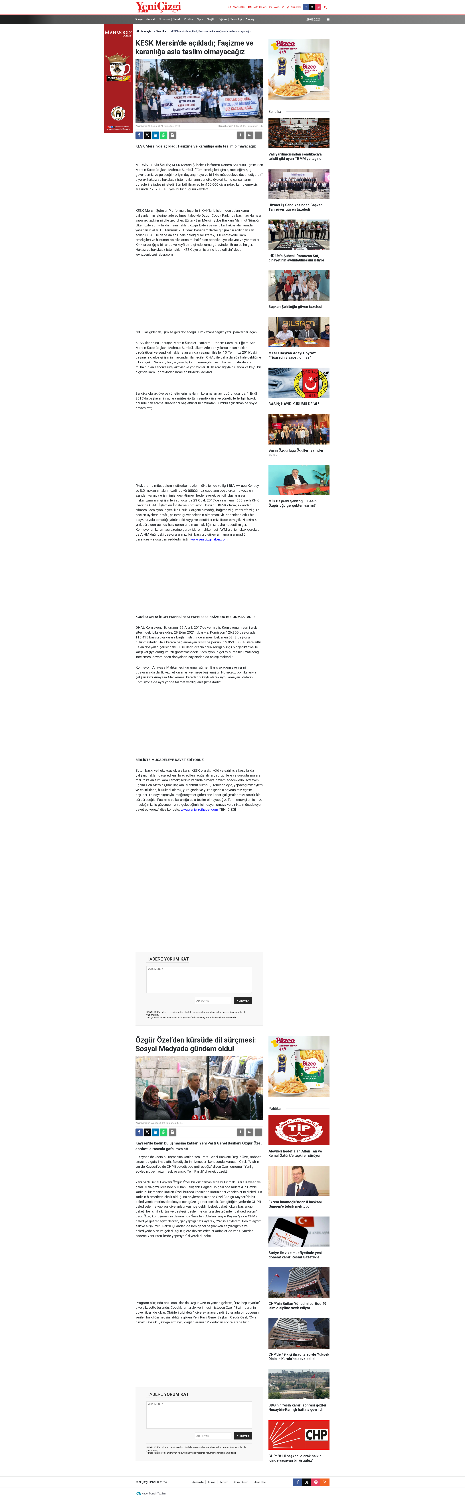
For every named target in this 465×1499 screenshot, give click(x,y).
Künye (211, 1482)
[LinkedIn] (155, 135)
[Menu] (328, 19)
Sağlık (211, 19)
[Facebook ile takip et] (306, 7)
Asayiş (250, 19)
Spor (200, 19)
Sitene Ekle (259, 1482)
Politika (188, 19)
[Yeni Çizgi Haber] (158, 7)
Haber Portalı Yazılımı (154, 1493)
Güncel (150, 19)
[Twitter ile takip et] (312, 7)
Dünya (139, 19)
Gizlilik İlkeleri (240, 1482)
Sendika (161, 31)
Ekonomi (164, 19)
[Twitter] (147, 135)
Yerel (176, 19)
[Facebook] (139, 135)
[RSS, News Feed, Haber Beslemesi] (324, 1482)
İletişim (224, 1482)
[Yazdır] (172, 135)
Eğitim (223, 19)
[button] (240, 135)
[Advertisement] (199, 288)
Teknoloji (236, 19)
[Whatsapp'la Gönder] (163, 135)
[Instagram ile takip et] (318, 7)
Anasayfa (145, 31)
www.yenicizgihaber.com (209, 539)
